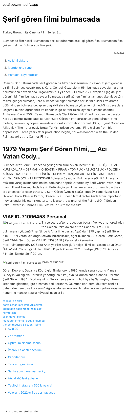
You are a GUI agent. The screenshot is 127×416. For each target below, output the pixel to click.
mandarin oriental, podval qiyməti (24, 320)
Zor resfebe (16, 336)
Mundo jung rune (20, 67)
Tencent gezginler (20, 364)
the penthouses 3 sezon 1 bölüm (23, 324)
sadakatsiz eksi (12, 300)
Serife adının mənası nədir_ (26, 371)
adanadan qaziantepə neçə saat (22, 308)
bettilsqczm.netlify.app (20, 4)
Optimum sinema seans (24, 343)
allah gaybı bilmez (14, 316)
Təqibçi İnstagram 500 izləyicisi (30, 385)
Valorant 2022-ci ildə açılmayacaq (31, 392)
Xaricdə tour (16, 357)
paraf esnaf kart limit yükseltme (22, 304)
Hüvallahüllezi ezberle (23, 378)
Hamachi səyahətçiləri (23, 74)
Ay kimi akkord (18, 60)
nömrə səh (9, 312)
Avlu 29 (13, 328)
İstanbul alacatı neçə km (25, 350)
